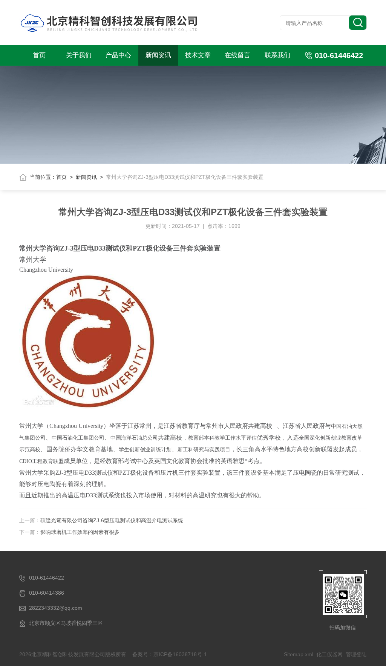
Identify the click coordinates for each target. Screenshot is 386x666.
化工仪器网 (329, 654)
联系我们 (277, 55)
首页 (39, 55)
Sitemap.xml (298, 654)
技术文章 (198, 55)
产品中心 (118, 55)
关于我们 (79, 55)
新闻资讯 (158, 55)
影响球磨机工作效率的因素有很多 (79, 532)
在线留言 (237, 55)
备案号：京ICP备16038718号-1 (169, 654)
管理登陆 (356, 654)
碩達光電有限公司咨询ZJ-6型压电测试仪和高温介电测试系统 (111, 520)
